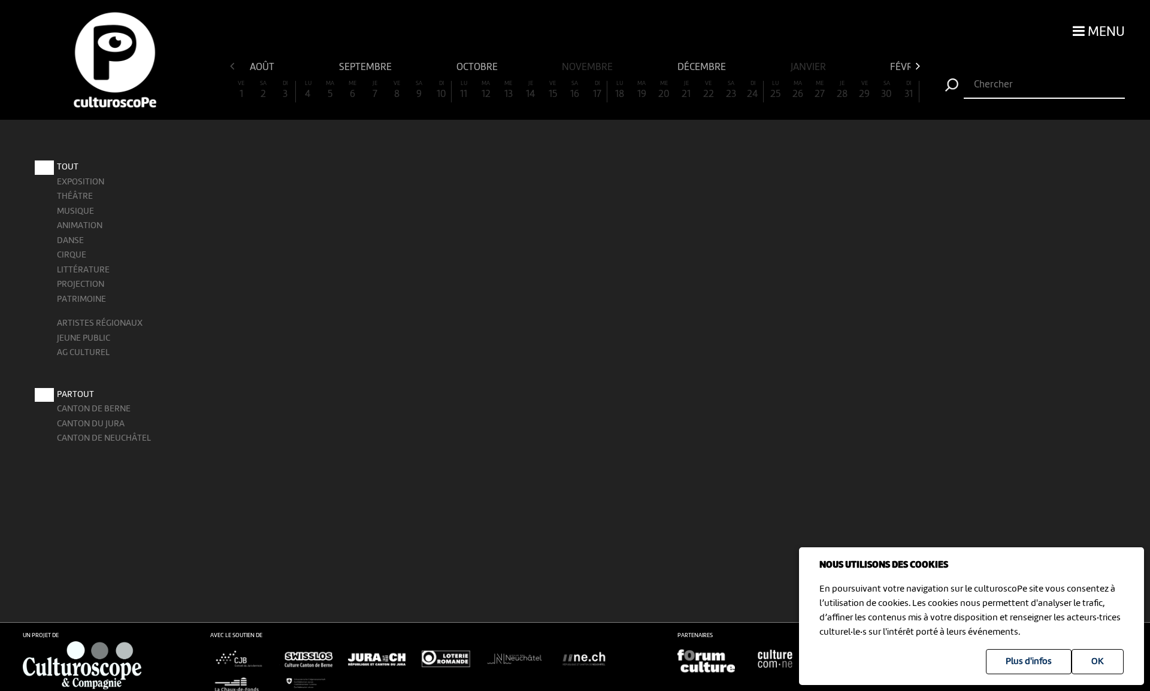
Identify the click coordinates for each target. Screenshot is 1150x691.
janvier (809, 67)
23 (731, 90)
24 (752, 90)
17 (597, 90)
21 (686, 90)
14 (530, 90)
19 (641, 90)
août (263, 67)
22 (708, 90)
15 (553, 90)
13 (508, 90)
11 (463, 90)
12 (486, 90)
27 (820, 90)
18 (619, 90)
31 (908, 90)
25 (775, 90)
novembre (588, 67)
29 (864, 90)
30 (886, 90)
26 (797, 90)
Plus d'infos (1029, 661)
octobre (478, 67)
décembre (702, 67)
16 (574, 90)
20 (664, 90)
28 (842, 90)
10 (441, 90)
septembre (366, 67)
